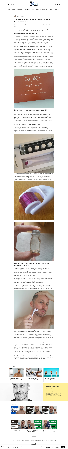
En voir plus (34, 435)
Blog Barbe (32, 440)
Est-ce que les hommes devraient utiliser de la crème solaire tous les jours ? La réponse (51, 379)
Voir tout (57, 366)
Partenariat (18, 440)
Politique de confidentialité (51, 440)
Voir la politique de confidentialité (15, 447)
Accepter (63, 447)
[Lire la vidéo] (18, 410)
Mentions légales (38, 440)
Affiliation (43, 440)
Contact (22, 440)
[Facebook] (57, 4)
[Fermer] (66, 447)
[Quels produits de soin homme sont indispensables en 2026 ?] (16, 372)
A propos (13, 440)
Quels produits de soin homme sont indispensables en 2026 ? (16, 379)
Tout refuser (57, 447)
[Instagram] (55, 4)
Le (32, 444)
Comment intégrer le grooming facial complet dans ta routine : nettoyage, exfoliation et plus (34, 379)
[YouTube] (59, 4)
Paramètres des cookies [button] (49, 447)
